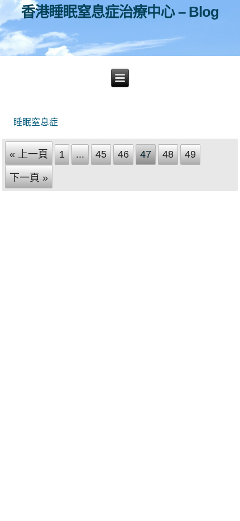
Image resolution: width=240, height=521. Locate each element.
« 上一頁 (28, 154)
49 (190, 154)
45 (101, 154)
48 (168, 154)
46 (123, 154)
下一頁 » (28, 177)
